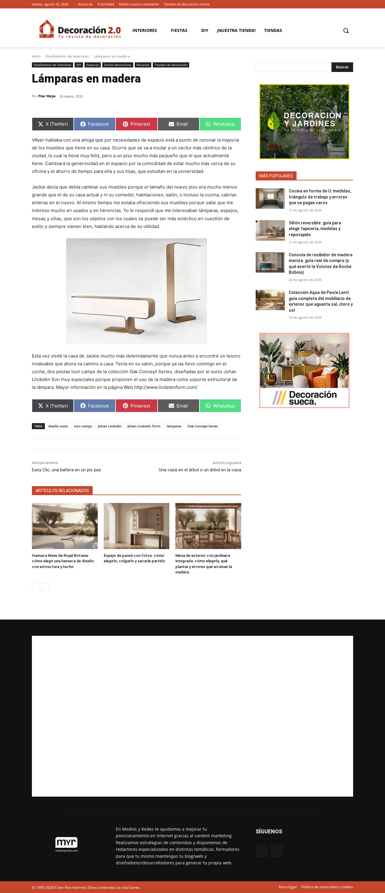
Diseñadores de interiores (67, 56)
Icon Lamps (83, 426)
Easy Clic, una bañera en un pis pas (66, 470)
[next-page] (45, 587)
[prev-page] (35, 587)
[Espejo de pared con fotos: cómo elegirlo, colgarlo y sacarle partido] (137, 526)
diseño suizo (58, 426)
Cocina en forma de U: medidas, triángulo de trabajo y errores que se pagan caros (320, 197)
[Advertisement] (192, 716)
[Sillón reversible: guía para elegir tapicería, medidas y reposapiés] (270, 230)
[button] (346, 30)
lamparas (174, 426)
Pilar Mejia (47, 96)
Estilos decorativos (117, 65)
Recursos (143, 65)
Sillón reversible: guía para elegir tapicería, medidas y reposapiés (315, 228)
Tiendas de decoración (171, 65)
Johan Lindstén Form (144, 426)
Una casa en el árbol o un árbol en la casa (200, 470)
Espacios (92, 65)
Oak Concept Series (202, 426)
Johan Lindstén (110, 426)
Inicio (36, 56)
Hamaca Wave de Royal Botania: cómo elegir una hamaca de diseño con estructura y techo (63, 561)
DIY (78, 65)
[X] (349, 4)
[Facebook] (341, 4)
